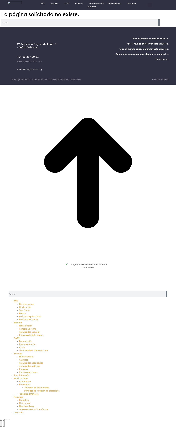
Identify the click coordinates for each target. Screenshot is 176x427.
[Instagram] (84, 55)
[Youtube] (98, 55)
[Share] (4, 419)
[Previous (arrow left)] (1, 423)
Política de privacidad (160, 80)
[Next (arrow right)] (4, 423)
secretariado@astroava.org (29, 69)
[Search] (159, 22)
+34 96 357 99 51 (28, 56)
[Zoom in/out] (9, 419)
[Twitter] (91, 55)
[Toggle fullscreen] (6, 419)
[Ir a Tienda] (88, 173)
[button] (150, 5)
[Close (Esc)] (1, 419)
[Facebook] (77, 55)
